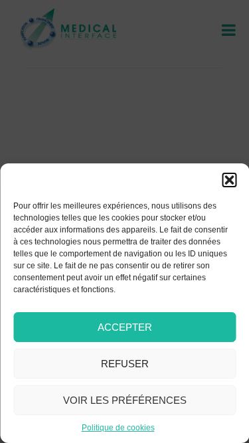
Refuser (125, 363)
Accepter (125, 327)
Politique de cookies (118, 427)
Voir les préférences (125, 400)
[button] (229, 180)
